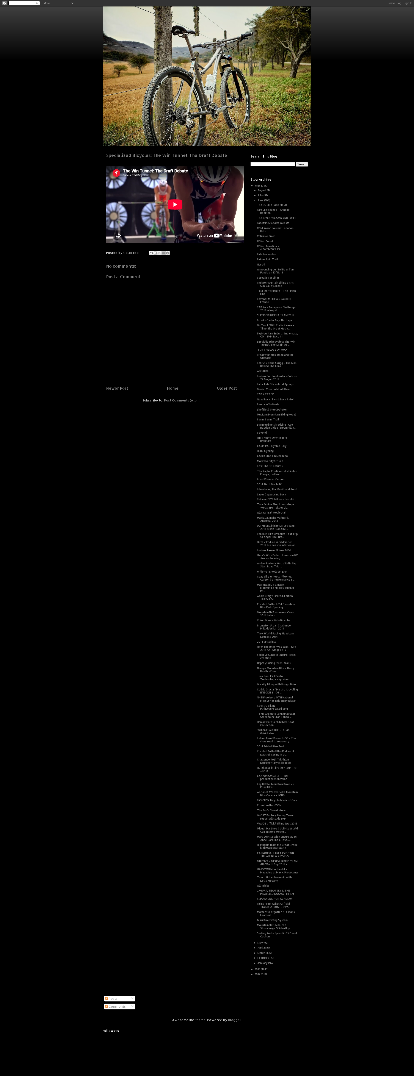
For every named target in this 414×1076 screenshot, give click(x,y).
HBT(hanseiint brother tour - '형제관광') (277, 769)
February (263, 957)
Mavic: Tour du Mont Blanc (273, 389)
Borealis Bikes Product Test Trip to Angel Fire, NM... (277, 535)
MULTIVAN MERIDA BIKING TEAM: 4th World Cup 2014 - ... (277, 863)
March (261, 952)
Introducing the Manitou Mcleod (277, 489)
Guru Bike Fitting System (272, 920)
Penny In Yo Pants (268, 404)
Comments (117, 1006)
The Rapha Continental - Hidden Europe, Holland (277, 473)
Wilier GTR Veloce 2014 (272, 571)
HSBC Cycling (265, 451)
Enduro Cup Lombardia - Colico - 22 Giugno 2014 (277, 378)
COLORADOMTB (207, 13)
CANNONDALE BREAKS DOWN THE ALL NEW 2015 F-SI (275, 854)
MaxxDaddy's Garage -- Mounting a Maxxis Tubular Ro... (275, 588)
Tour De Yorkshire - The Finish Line (276, 292)
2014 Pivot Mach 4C (269, 484)
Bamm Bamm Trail (268, 419)
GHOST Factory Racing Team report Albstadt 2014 (275, 817)
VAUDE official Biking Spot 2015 (277, 823)
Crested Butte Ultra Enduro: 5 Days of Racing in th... (275, 753)
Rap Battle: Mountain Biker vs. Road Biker (275, 785)
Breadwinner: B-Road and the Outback (275, 356)
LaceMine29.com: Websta (273, 223)
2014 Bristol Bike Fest (270, 746)
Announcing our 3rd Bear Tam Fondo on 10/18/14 (275, 271)
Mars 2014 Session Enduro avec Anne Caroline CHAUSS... (277, 838)
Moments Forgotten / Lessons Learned (276, 913)
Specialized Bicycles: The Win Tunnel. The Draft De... (276, 343)
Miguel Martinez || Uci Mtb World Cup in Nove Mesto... (277, 830)
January (262, 963)
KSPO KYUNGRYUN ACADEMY (275, 898)
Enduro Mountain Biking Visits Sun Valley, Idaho (275, 284)
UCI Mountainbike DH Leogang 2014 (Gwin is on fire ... (276, 527)
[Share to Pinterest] (167, 253)
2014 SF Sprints (266, 641)
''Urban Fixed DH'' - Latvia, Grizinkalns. (273, 731)
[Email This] (151, 253)
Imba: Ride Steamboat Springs (275, 384)
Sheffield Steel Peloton (272, 409)
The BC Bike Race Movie (272, 204)
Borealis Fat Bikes (268, 277)
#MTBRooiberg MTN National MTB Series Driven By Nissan (276, 699)
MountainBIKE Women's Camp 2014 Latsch (275, 614)
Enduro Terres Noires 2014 (274, 550)
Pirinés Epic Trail (267, 259)
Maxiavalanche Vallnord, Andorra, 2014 (273, 519)
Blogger (234, 1020)
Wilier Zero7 (265, 241)
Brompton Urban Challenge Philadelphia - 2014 (274, 627)
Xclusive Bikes (266, 236)
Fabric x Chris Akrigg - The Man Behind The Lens (276, 364)
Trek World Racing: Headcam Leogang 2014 (275, 635)
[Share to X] (159, 253)
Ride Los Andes (266, 254)
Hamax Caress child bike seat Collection (275, 723)
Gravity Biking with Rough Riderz (277, 684)
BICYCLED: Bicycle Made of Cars (277, 800)
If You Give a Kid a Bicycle (273, 620)
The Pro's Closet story (271, 810)
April (260, 947)
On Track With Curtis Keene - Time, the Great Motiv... (275, 327)
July (260, 195)
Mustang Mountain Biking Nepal (276, 414)
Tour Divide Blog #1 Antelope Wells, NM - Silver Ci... (275, 506)
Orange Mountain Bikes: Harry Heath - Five (275, 670)
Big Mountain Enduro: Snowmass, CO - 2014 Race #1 (277, 335)
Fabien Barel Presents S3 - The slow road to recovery (276, 740)
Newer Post (117, 388)
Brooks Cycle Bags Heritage (274, 320)
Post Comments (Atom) (182, 400)
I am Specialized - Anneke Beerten (273, 211)
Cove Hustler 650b (269, 805)
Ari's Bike (263, 371)
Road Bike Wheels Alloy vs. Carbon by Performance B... (276, 578)
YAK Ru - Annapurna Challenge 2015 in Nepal (276, 309)
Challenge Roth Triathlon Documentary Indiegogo (274, 761)
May (260, 942)
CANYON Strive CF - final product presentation (272, 777)
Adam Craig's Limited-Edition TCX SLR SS (275, 597)
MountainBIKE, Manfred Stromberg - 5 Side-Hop (273, 926)
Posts (113, 998)
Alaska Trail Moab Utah (271, 512)
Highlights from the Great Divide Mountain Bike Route (277, 846)
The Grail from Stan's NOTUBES (276, 218)
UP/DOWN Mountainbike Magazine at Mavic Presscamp (277, 871)
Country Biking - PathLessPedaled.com (272, 707)
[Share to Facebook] (163, 253)
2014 (257, 185)
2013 (257, 969)
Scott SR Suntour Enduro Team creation (276, 656)
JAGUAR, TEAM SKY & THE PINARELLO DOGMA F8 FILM (275, 892)
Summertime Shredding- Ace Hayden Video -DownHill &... (276, 426)
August (262, 190)
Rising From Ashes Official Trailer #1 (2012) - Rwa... (273, 905)
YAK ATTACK (265, 394)
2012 (257, 974)
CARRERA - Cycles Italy (272, 446)
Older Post (227, 388)
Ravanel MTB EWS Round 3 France (274, 300)
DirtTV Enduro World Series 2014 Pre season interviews (276, 543)
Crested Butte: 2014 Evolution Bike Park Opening (276, 606)
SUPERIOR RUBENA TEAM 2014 (275, 315)
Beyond (262, 432)
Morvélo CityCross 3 (270, 461)
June (260, 200)
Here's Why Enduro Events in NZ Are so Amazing (277, 557)
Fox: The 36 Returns (270, 466)
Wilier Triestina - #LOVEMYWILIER (268, 248)
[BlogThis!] (155, 253)
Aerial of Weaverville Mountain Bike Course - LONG (277, 793)
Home (172, 388)
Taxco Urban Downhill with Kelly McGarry (274, 879)
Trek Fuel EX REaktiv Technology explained (273, 678)
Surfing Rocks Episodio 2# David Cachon (277, 935)
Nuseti (261, 264)
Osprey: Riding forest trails (274, 663)
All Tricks (263, 885)
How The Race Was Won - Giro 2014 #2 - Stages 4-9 (276, 648)
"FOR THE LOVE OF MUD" (272, 349)
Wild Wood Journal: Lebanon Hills (275, 229)
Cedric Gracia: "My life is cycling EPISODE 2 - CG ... (277, 691)
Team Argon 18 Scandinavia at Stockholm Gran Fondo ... (276, 715)
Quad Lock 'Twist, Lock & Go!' (275, 399)
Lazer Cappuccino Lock (271, 494)
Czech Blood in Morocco (272, 456)
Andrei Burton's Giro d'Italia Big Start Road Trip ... (276, 565)
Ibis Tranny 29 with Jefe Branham (272, 439)
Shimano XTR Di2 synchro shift (276, 499)
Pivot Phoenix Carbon (270, 479)
